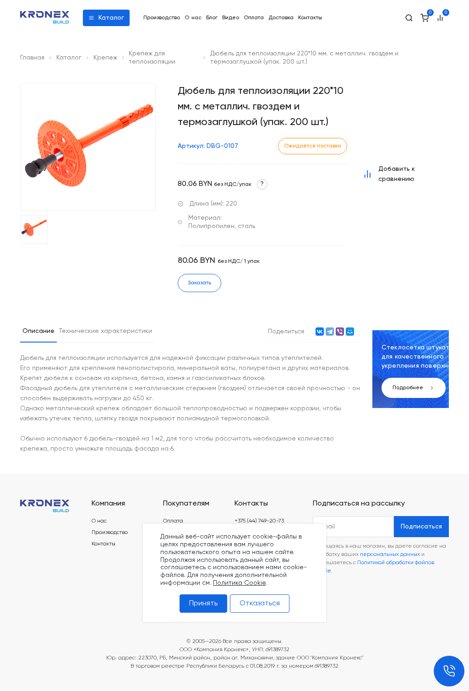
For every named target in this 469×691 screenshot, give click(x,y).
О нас (193, 18)
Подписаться (421, 526)
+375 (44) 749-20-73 (259, 521)
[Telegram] (330, 331)
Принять (203, 603)
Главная (32, 57)
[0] (424, 18)
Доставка (281, 18)
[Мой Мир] (350, 331)
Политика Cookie (239, 583)
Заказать (199, 283)
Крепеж (105, 57)
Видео (230, 18)
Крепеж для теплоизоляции (152, 57)
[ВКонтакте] (320, 331)
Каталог (111, 18)
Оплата (254, 18)
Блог (212, 18)
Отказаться (260, 603)
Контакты (310, 18)
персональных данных (390, 554)
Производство (161, 18)
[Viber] (340, 331)
